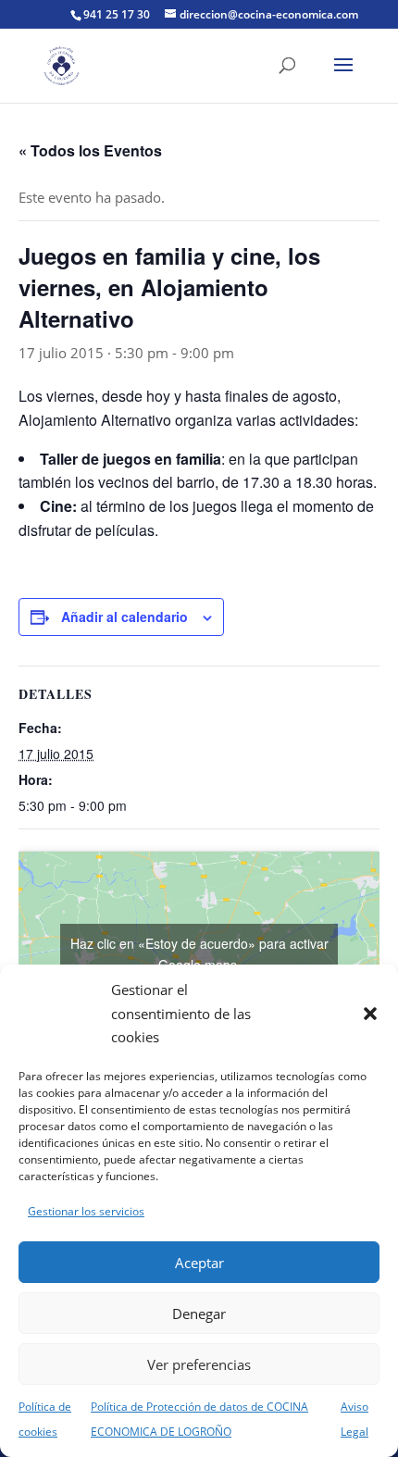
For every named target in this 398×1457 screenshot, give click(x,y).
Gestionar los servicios (86, 1211)
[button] (370, 1013)
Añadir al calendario (124, 616)
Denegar (199, 1313)
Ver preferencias (199, 1364)
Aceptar (199, 1262)
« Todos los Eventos (90, 150)
